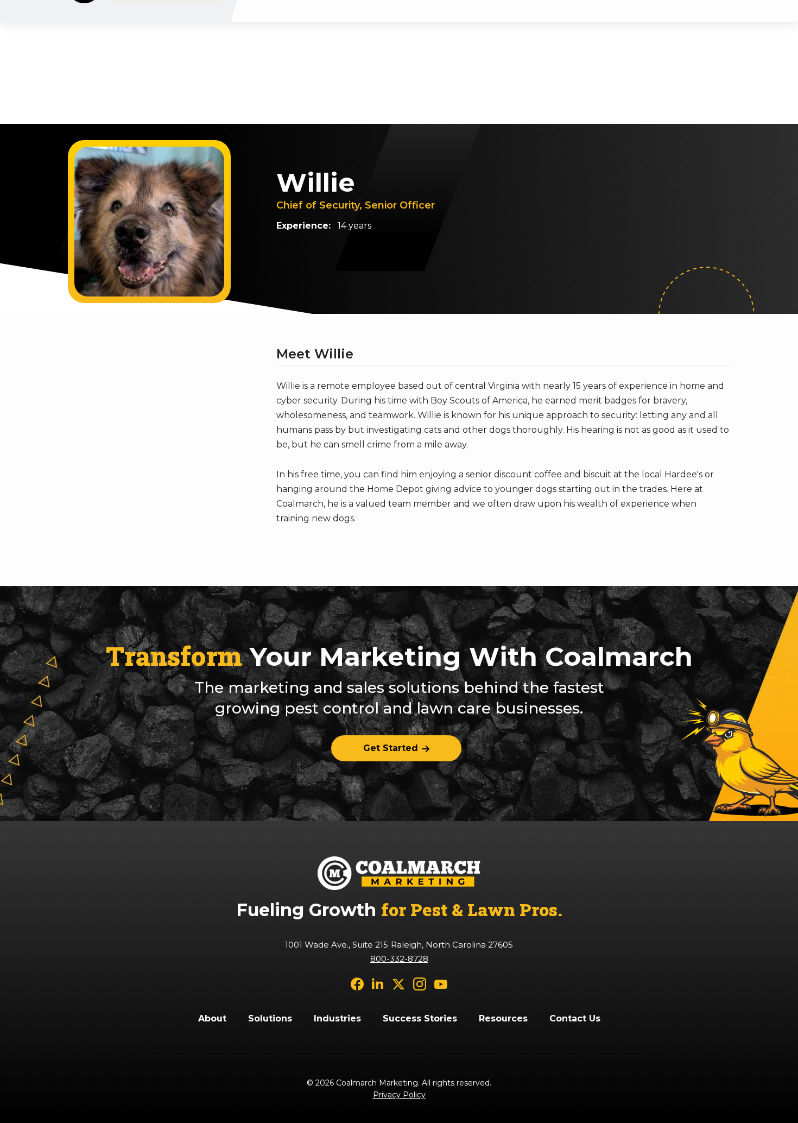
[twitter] (398, 983)
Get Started (390, 748)
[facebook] (357, 983)
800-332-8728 (399, 959)
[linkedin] (377, 983)
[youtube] (440, 983)
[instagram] (420, 983)
